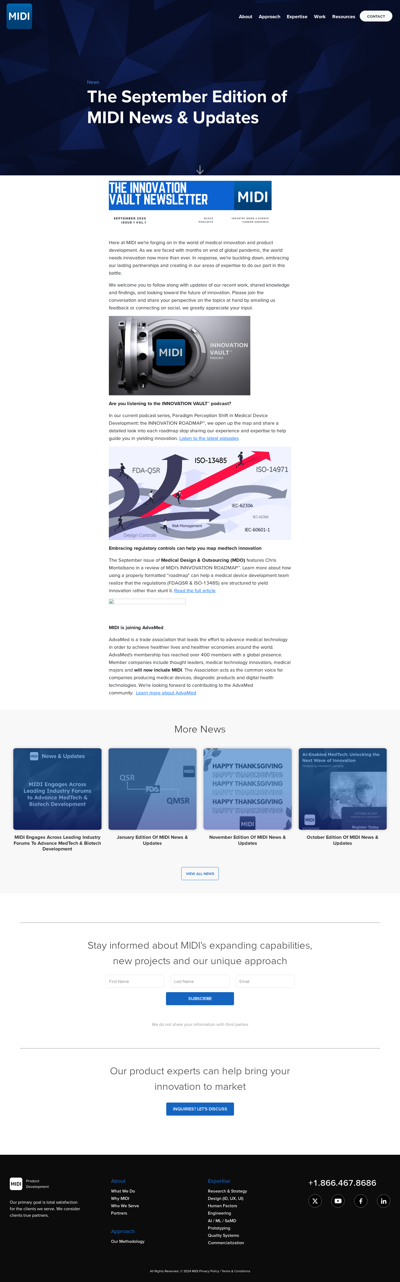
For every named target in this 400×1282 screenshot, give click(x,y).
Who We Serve (125, 1205)
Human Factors (222, 1205)
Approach (269, 16)
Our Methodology (127, 1241)
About (245, 16)
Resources (343, 16)
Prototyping (219, 1227)
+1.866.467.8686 (342, 1182)
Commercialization (226, 1242)
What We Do (123, 1190)
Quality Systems (223, 1235)
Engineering (219, 1212)
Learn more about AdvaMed (166, 693)
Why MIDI (120, 1198)
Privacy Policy (209, 1271)
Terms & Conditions (235, 1271)
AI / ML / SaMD (222, 1220)
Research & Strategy (227, 1190)
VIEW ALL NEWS (200, 873)
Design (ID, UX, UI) (225, 1198)
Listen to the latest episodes (209, 438)
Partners (119, 1212)
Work (320, 16)
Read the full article (195, 590)
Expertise (297, 16)
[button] (245, 16)
